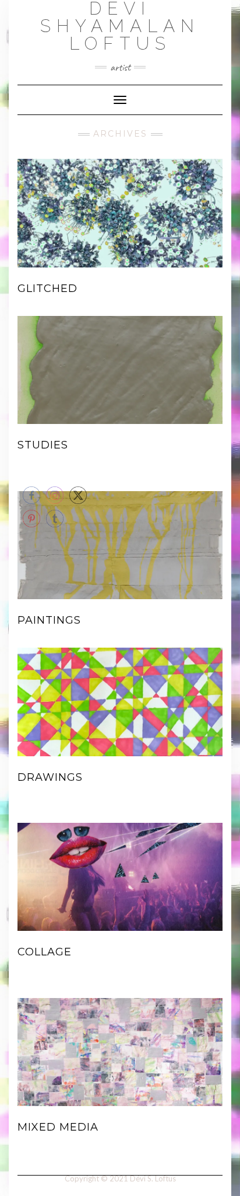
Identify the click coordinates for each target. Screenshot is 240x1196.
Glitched (47, 288)
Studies (42, 445)
